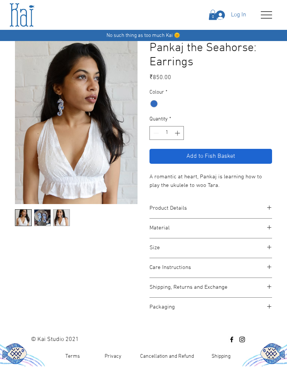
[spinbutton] (166, 133)
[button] (213, 15)
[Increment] (178, 133)
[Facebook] (231, 339)
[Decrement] (155, 133)
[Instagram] (242, 339)
